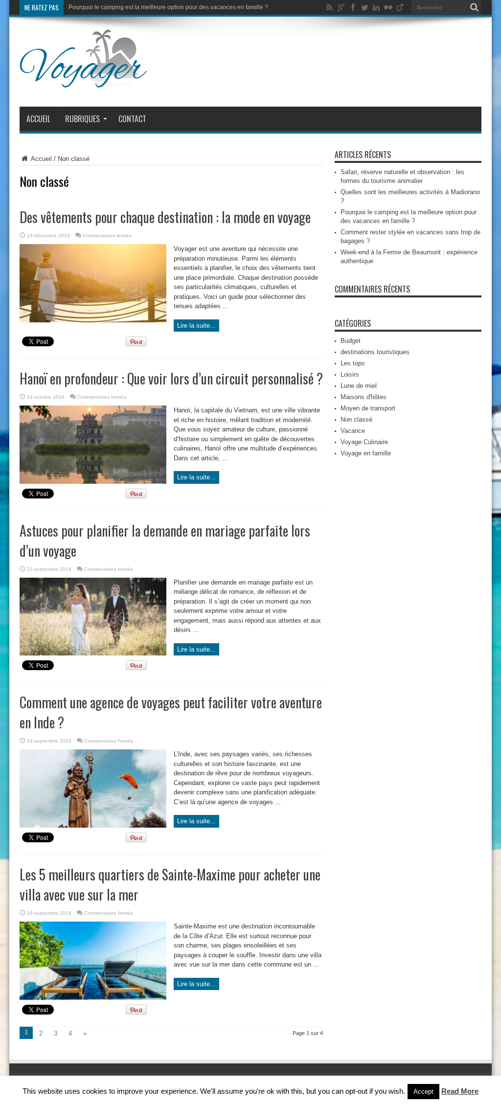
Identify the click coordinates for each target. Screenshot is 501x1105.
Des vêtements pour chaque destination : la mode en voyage (165, 217)
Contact (132, 119)
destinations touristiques (375, 352)
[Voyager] (83, 82)
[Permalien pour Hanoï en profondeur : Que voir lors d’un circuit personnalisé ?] (93, 481)
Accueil (38, 119)
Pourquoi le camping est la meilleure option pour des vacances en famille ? (168, 7)
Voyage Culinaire (364, 442)
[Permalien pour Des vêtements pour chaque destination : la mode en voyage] (93, 320)
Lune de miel (359, 385)
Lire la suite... (196, 325)
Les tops (353, 363)
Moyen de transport (368, 408)
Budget (351, 340)
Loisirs (350, 374)
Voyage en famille (366, 453)
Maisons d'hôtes (364, 397)
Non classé (356, 419)
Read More (459, 1091)
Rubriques (82, 119)
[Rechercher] (474, 7)
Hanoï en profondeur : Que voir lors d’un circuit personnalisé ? (171, 378)
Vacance (353, 430)
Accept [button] (423, 1091)
